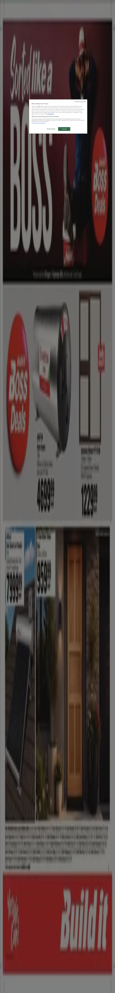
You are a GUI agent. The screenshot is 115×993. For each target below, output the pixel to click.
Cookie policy (50, 114)
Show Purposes (51, 128)
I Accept (64, 129)
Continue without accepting (80, 101)
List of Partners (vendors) (38, 123)
